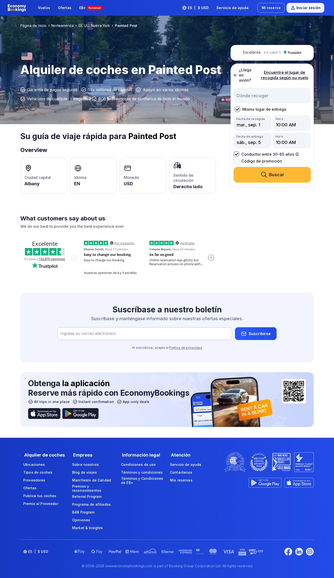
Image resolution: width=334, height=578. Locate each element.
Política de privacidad (185, 347)
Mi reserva (271, 8)
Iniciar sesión (308, 8)
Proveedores (34, 480)
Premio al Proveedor (40, 504)
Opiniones (81, 520)
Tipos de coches (37, 472)
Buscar (276, 174)
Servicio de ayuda (232, 8)
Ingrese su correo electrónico (88, 333)
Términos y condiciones (142, 472)
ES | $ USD (198, 8)
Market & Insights (87, 528)
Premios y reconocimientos (86, 488)
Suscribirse (260, 333)
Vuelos (44, 8)
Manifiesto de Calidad (91, 480)
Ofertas (64, 8)
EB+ (90, 8)
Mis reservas (181, 480)
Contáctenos (181, 472)
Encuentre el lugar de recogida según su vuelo (284, 75)
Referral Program (86, 496)
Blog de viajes (84, 472)
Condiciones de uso (138, 464)
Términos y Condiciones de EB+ (142, 480)
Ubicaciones (34, 464)
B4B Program (83, 512)
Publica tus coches (39, 496)
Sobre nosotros (85, 464)
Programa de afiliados (91, 504)
